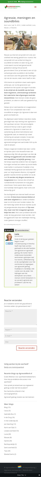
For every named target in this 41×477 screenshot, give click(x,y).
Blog (5, 407)
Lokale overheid (26, 25)
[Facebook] (9, 243)
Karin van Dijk (9, 427)
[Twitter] (7, 243)
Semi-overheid (9, 447)
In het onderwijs (10, 421)
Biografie (10, 230)
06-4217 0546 (13, 1)
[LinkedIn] (12, 243)
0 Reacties (13, 28)
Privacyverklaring (29, 467)
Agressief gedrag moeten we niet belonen (19, 397)
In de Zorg (8, 417)
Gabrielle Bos (9, 414)
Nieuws (6, 28)
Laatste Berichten (23, 230)
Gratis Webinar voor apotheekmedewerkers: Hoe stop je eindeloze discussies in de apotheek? (20, 379)
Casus (6, 411)
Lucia (9, 25)
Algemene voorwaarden (12, 470)
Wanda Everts (9, 454)
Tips (5, 451)
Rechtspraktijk (9, 444)
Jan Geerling (8, 424)
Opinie (6, 441)
